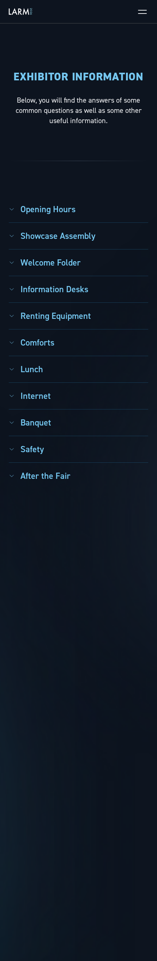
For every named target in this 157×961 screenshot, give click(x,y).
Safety (32, 449)
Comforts (37, 342)
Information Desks (54, 289)
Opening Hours (48, 209)
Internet (35, 396)
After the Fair (45, 476)
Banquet (35, 422)
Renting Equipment (55, 316)
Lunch (31, 369)
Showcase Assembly (57, 236)
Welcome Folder (50, 262)
